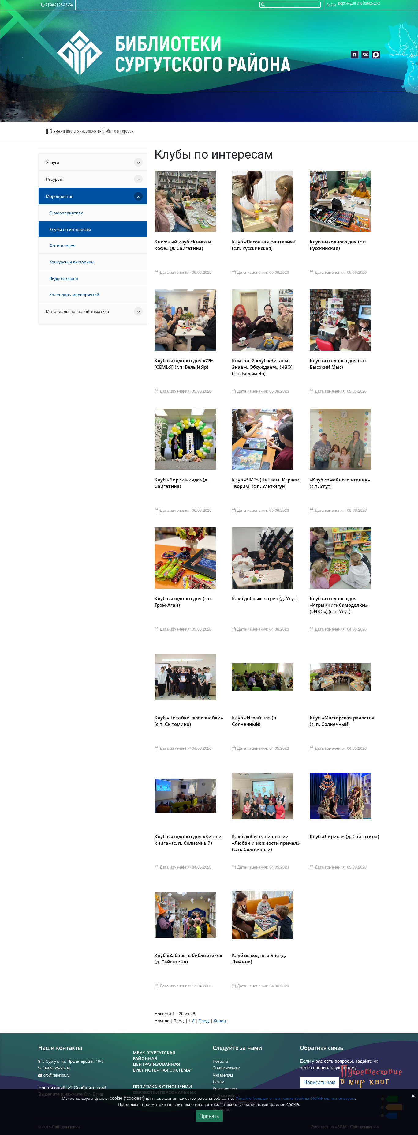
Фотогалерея (62, 245)
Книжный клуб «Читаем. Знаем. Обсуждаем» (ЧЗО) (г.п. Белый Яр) (262, 366)
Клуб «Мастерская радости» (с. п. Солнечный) (342, 721)
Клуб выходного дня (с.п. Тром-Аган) (183, 601)
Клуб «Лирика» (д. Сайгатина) (344, 836)
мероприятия (91, 131)
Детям (218, 1081)
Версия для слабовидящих (359, 3)
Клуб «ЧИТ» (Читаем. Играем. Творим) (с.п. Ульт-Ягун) (266, 483)
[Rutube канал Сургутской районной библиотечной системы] (354, 54)
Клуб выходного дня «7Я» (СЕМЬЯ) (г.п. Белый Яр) (184, 363)
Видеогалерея (63, 278)
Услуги (52, 162)
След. (204, 1020)
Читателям (73, 131)
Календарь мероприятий (74, 294)
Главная (56, 131)
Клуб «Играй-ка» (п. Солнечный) (255, 721)
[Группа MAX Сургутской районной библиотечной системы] (376, 54)
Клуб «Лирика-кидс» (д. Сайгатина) (181, 483)
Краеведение (225, 1088)
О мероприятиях (66, 212)
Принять (209, 1115)
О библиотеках (226, 1068)
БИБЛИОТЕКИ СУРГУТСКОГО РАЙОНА (203, 55)
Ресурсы (54, 179)
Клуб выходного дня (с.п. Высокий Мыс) (338, 363)
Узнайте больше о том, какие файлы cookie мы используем (295, 1098)
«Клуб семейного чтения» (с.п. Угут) (340, 483)
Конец (220, 1020)
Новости (220, 1061)
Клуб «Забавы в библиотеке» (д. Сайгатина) (188, 958)
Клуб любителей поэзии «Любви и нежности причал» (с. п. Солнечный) (266, 842)
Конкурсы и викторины (71, 261)
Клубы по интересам (117, 131)
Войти (331, 5)
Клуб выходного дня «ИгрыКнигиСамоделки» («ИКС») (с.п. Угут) (339, 604)
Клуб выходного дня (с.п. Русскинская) (338, 245)
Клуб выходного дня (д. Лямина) (259, 958)
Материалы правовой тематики (77, 311)
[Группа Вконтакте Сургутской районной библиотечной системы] (365, 54)
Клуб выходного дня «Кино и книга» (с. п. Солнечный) (188, 839)
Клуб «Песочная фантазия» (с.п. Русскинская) (263, 245)
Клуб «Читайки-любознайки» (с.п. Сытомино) (189, 721)
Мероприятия (59, 196)
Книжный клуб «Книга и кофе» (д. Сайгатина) (183, 245)
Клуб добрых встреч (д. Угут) (265, 598)
